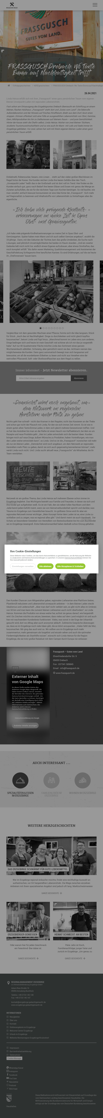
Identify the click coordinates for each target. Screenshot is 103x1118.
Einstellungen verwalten (22, 566)
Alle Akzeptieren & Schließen (70, 566)
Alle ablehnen (45, 566)
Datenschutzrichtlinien (73, 558)
